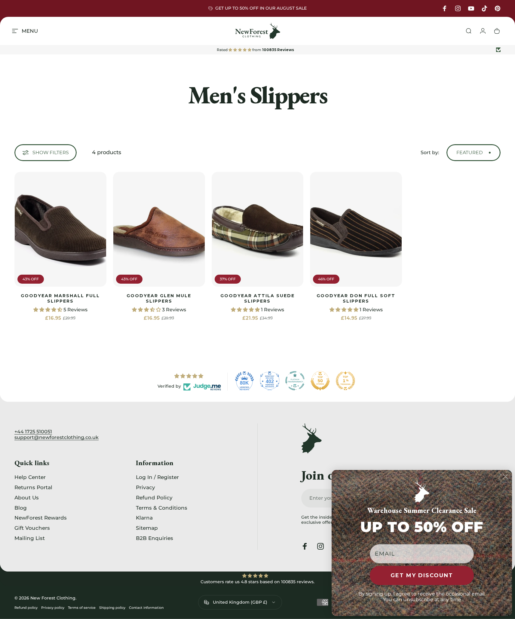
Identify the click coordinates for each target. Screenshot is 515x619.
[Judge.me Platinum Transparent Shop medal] (295, 380)
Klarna (144, 518)
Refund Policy (154, 497)
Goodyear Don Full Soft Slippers (356, 298)
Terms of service (82, 607)
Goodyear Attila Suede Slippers (257, 298)
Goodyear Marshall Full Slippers (60, 298)
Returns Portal (33, 487)
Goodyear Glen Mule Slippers (159, 298)
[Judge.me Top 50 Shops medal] (320, 380)
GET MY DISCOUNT (422, 575)
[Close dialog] (505, 476)
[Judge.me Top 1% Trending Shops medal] (345, 380)
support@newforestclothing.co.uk (56, 437)
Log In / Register (157, 477)
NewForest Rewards (40, 518)
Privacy (145, 487)
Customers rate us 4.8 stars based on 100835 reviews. (257, 581)
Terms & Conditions (161, 508)
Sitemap (147, 528)
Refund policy (26, 607)
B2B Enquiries (154, 538)
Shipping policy (112, 607)
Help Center (30, 477)
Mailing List (29, 538)
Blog (20, 508)
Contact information (146, 607)
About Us (26, 497)
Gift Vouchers (32, 528)
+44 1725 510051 (33, 432)
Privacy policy (52, 607)
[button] (48, 310)
